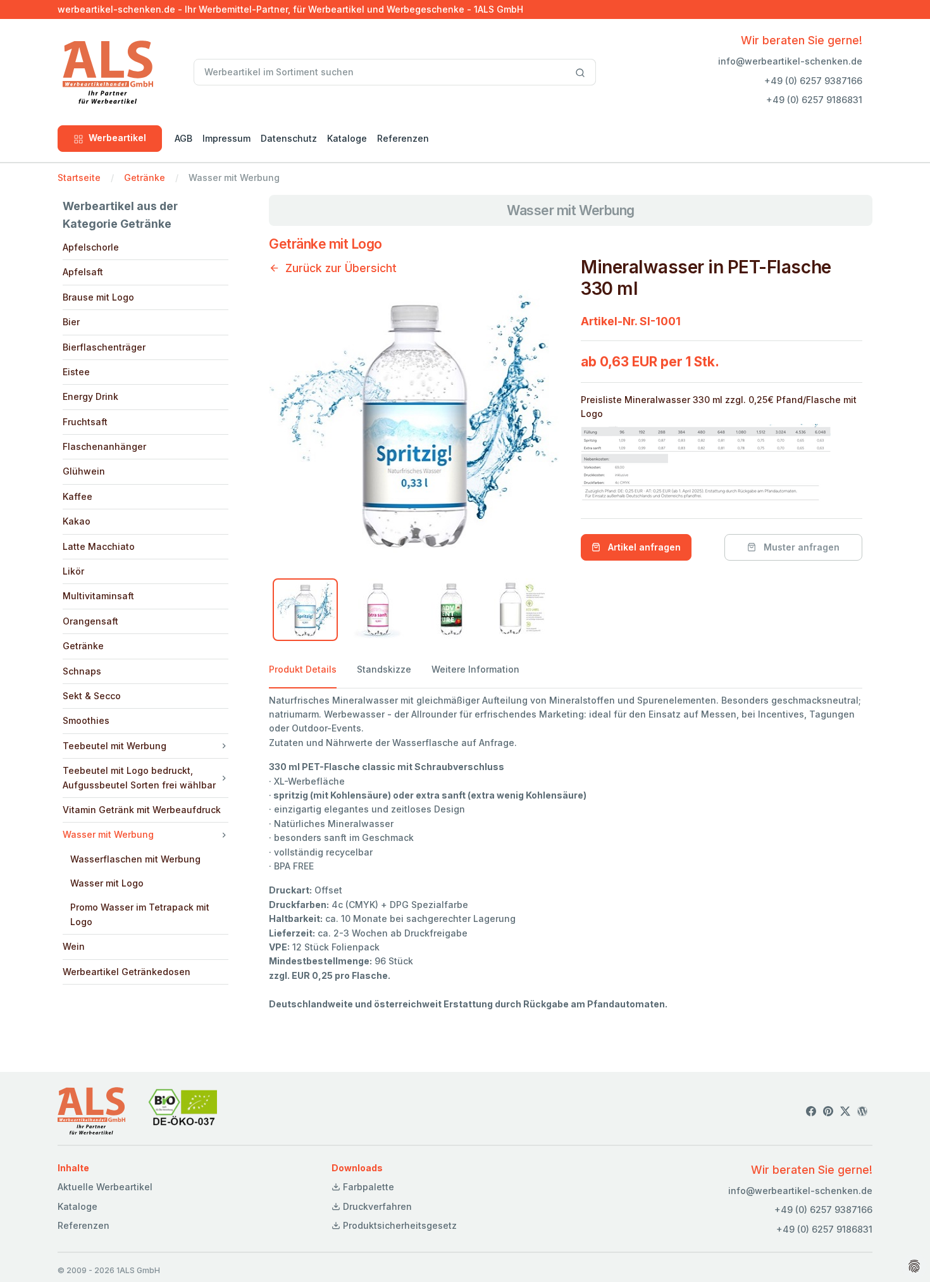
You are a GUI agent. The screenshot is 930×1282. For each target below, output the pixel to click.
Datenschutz (289, 138)
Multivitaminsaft (98, 595)
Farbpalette (367, 1186)
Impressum (226, 138)
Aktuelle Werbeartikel (105, 1186)
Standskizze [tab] (384, 669)
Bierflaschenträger (104, 347)
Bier (71, 321)
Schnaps (82, 671)
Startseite (79, 177)
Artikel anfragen (643, 547)
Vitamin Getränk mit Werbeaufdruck (142, 809)
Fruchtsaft (85, 421)
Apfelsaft (83, 271)
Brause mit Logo (98, 297)
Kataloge (347, 138)
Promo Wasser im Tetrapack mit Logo (139, 914)
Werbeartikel (117, 137)
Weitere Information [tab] (475, 669)
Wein (74, 946)
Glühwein (84, 471)
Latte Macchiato (99, 546)
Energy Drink (90, 396)
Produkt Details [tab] (303, 669)
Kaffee (77, 496)
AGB (183, 138)
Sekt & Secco (92, 695)
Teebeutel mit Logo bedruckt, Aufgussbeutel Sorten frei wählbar (139, 777)
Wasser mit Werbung (108, 834)
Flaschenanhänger (104, 446)
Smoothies (86, 720)
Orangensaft (90, 621)
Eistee (76, 371)
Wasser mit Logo (107, 883)
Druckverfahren (376, 1206)
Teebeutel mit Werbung (114, 745)
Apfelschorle (91, 247)
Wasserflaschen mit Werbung (135, 859)
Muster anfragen (800, 547)
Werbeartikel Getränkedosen (126, 971)
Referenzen (403, 138)
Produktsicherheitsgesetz (398, 1225)
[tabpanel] (565, 852)
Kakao (76, 521)
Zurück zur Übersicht (341, 268)
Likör (73, 571)
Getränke (144, 177)
